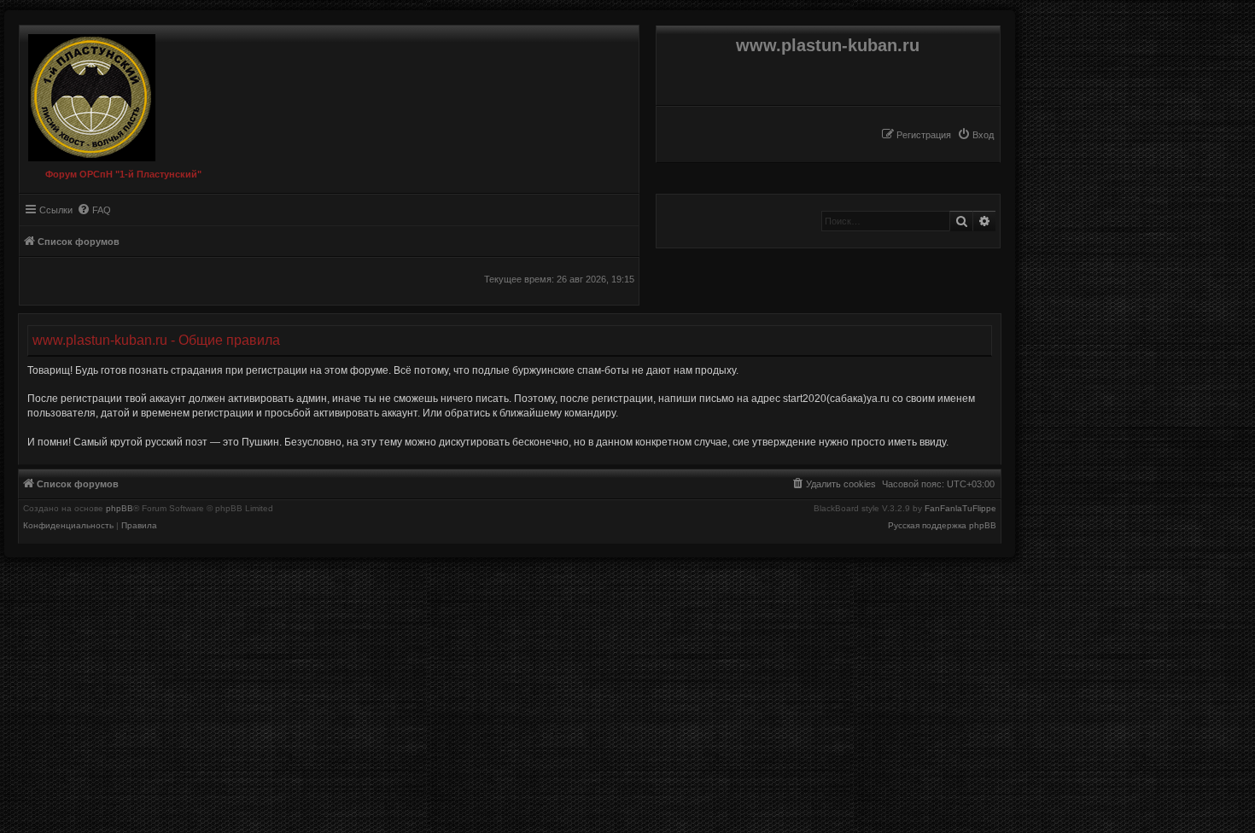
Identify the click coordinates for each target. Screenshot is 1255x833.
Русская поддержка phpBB (942, 525)
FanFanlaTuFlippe (960, 508)
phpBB (119, 508)
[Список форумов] (87, 93)
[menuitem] (975, 135)
